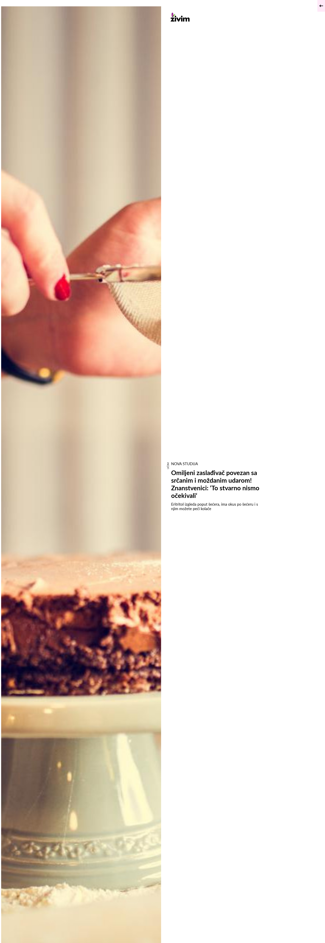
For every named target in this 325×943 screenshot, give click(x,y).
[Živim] (217, 17)
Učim (168, 465)
